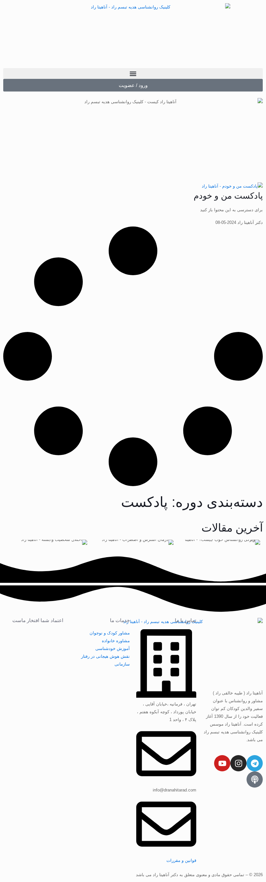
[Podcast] (255, 779)
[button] (133, 73)
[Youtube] (222, 763)
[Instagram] (238, 763)
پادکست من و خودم (228, 196)
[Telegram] (255, 763)
